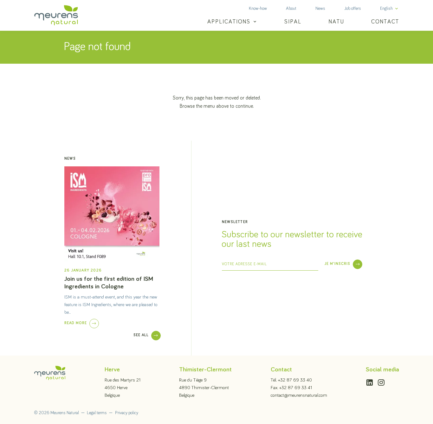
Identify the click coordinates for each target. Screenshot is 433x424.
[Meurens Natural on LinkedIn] (369, 379)
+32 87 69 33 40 (295, 380)
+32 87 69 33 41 (295, 387)
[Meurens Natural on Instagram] (381, 379)
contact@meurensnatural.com (299, 395)
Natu (336, 22)
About (291, 8)
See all (141, 335)
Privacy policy (126, 413)
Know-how (258, 8)
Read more (75, 323)
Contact (385, 22)
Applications (228, 22)
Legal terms (97, 413)
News (320, 8)
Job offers (352, 8)
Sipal (292, 22)
